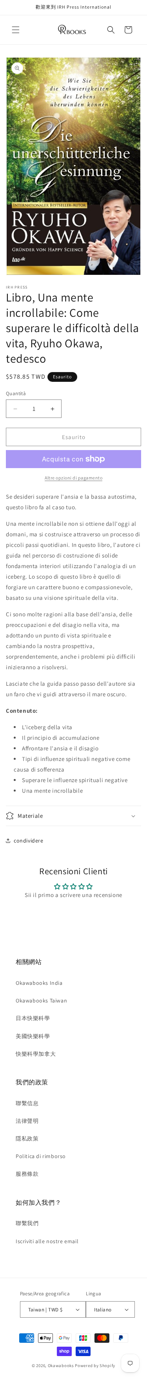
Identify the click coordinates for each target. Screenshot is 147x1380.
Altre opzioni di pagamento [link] (73, 478)
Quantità (16, 393)
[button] (15, 29)
